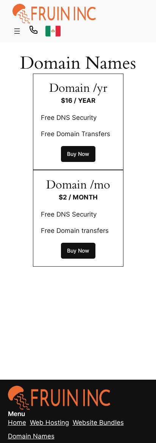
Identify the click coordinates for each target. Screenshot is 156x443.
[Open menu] (17, 31)
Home (17, 422)
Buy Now (78, 154)
